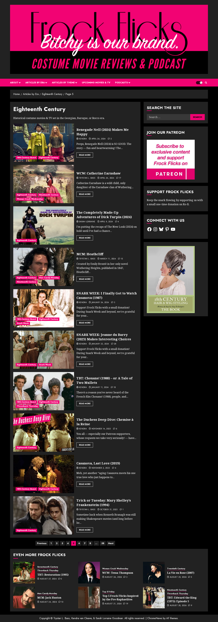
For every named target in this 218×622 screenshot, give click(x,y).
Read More (84, 155)
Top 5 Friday (108, 591)
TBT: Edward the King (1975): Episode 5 (182, 599)
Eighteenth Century (48, 157)
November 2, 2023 (101, 468)
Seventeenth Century (47, 567)
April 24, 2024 (107, 178)
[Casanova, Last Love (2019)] (43, 474)
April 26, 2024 (99, 139)
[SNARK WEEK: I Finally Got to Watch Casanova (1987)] (43, 308)
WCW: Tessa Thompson (117, 573)
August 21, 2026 (113, 604)
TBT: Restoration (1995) (52, 574)
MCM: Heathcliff (89, 254)
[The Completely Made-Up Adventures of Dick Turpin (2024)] (43, 225)
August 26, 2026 (113, 577)
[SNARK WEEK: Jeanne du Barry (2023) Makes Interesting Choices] (43, 350)
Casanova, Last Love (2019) (98, 463)
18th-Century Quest (26, 157)
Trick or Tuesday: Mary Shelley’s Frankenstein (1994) (103, 502)
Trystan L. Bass (87, 178)
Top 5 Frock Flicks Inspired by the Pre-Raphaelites (120, 597)
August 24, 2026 (48, 602)
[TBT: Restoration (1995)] (24, 572)
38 (102, 543)
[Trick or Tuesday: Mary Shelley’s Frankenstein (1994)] (43, 515)
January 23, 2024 (100, 344)
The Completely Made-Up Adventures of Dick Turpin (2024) (104, 214)
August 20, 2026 (178, 605)
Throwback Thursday (27, 406)
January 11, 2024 (100, 387)
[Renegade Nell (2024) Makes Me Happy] (43, 142)
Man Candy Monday (49, 277)
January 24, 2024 (100, 302)
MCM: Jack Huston (49, 597)
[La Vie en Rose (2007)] (154, 572)
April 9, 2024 (106, 222)
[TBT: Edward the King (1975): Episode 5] (154, 597)
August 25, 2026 (178, 577)
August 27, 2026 (48, 579)
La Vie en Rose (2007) (180, 573)
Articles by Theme (63, 82)
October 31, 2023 (109, 509)
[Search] (206, 83)
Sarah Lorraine (87, 222)
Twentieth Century (176, 568)
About (14, 82)
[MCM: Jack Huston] (24, 597)
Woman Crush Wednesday (30, 199)
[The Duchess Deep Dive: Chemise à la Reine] (43, 432)
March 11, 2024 (108, 259)
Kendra (83, 139)
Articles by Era (35, 82)
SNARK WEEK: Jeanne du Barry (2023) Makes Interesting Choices (103, 337)
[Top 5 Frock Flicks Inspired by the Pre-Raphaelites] (89, 597)
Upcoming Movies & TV (96, 82)
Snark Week (23, 323)
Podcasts (121, 82)
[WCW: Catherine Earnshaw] (43, 184)
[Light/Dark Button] (199, 82)
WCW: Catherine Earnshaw (98, 173)
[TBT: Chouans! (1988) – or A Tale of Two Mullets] (43, 391)
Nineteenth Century (48, 194)
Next (110, 543)
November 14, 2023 (101, 429)
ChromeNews (154, 618)
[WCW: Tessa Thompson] (89, 572)
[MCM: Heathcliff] (43, 267)
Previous (41, 543)
